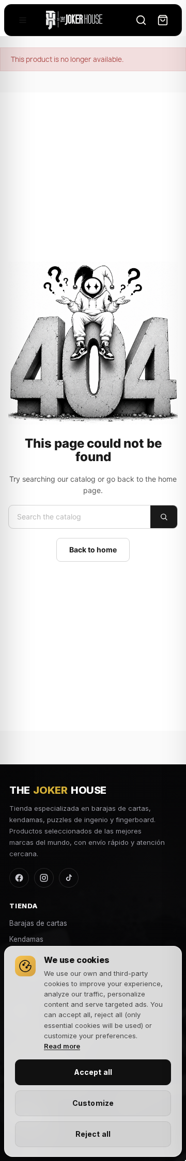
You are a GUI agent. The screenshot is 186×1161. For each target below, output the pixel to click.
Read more (62, 1046)
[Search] (141, 20)
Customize (93, 1103)
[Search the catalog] (163, 516)
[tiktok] (69, 878)
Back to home (93, 549)
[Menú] (23, 20)
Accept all (93, 1072)
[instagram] (44, 878)
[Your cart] (162, 20)
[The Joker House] (74, 20)
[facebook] (19, 878)
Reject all (93, 1134)
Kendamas (26, 939)
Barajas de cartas (38, 923)
